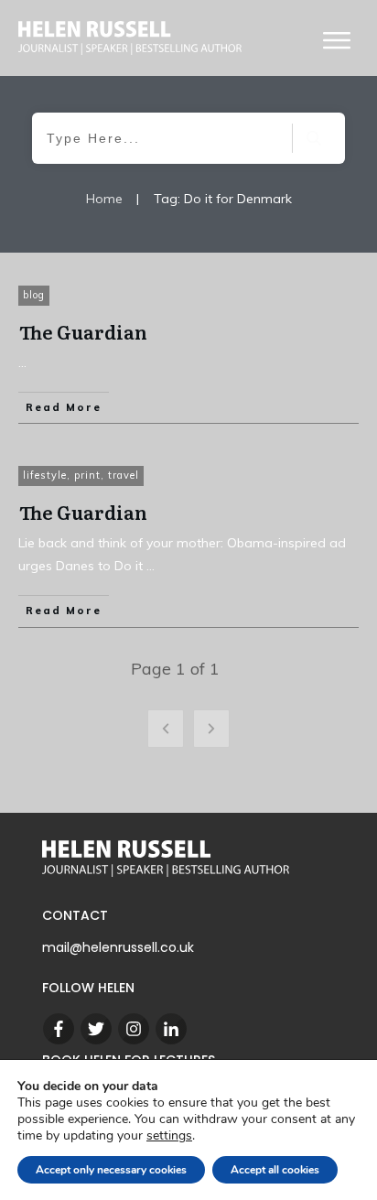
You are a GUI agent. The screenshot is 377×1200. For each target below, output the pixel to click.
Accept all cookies (275, 1169)
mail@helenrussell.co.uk (118, 947)
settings (169, 1136)
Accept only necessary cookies (111, 1169)
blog (34, 294)
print (87, 475)
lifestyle (45, 475)
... (22, 362)
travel (123, 475)
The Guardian (83, 331)
